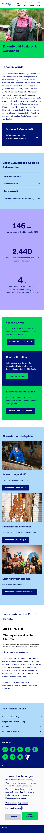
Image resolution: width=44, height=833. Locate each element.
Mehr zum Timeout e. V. (15, 487)
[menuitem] (18, 4)
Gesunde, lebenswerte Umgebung (19, 198)
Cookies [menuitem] (5, 828)
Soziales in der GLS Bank (20, 342)
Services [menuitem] (6, 766)
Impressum (23, 803)
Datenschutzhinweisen (15, 798)
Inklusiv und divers (12, 176)
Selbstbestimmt (11, 184)
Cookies (23, 792)
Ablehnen (13, 817)
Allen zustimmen (30, 816)
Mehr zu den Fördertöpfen (20, 411)
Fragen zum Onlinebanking (13, 722)
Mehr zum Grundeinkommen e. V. (20, 592)
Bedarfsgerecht (11, 191)
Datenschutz (11, 803)
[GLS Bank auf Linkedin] (35, 749)
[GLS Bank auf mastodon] (12, 749)
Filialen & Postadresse (11, 731)
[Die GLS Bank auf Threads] (28, 749)
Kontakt (5, 726)
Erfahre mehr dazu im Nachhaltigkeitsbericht (16, 136)
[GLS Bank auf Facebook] (12, 757)
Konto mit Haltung (17, 376)
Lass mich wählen (13, 808)
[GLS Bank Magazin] (5, 749)
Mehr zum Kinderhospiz (15, 540)
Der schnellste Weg (10, 717)
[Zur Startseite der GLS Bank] (7, 4)
